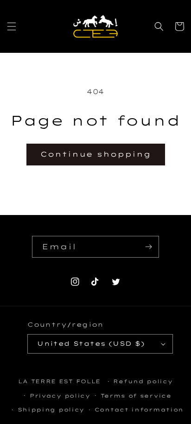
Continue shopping (95, 154)
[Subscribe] (148, 247)
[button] (11, 26)
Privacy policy (60, 395)
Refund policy (142, 381)
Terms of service (136, 395)
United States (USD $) (91, 343)
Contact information (139, 409)
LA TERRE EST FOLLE (59, 381)
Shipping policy (51, 409)
